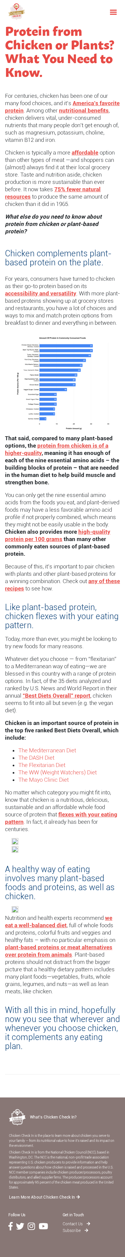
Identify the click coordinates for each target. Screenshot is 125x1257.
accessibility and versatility (40, 293)
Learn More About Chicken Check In (42, 1197)
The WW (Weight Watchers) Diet (57, 772)
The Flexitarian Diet (41, 765)
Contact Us (73, 1224)
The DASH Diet (36, 757)
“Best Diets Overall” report (56, 695)
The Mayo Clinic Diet (43, 779)
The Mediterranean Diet (47, 750)
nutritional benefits (84, 110)
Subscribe (72, 1231)
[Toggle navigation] (113, 11)
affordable (85, 152)
